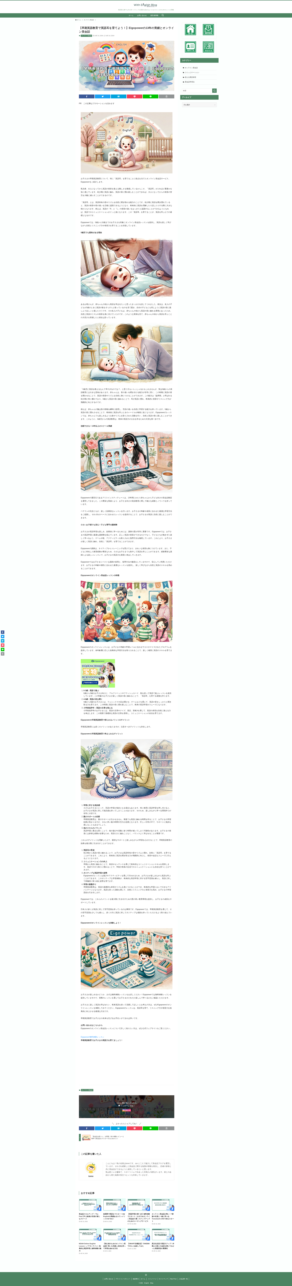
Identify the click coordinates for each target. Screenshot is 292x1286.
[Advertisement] (126, 1065)
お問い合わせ (108, 1279)
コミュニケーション (192, 72)
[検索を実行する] (214, 90)
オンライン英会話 (86, 35)
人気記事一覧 (183, 1279)
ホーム (143, 1279)
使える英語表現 (190, 77)
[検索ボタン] (162, 15)
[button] (86, 96)
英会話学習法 (189, 82)
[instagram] (146, 1275)
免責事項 (136, 1279)
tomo (90, 1176)
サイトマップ (163, 1279)
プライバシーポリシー (122, 1279)
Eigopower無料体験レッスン (92, 1037)
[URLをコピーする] (166, 96)
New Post (173, 1279)
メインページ (152, 1279)
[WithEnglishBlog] (146, 5)
